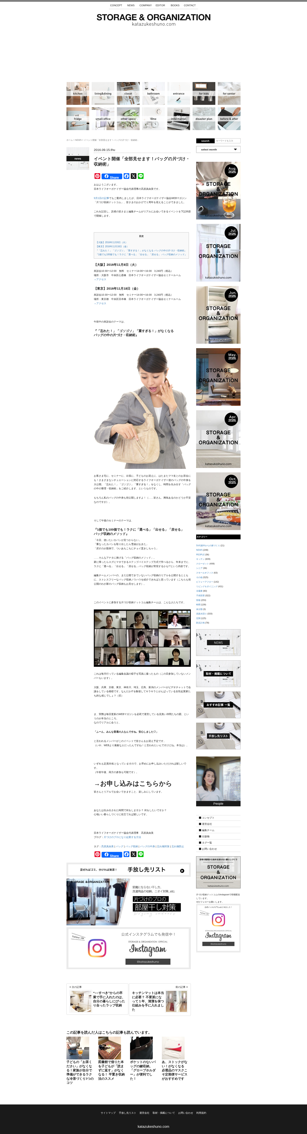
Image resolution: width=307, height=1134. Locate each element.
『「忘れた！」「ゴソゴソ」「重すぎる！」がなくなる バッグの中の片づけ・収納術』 (141, 250)
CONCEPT (116, 5)
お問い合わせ (209, 849)
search (205, 140)
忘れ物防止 (178, 846)
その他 (128, 118)
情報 (178, 118)
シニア (229, 93)
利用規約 (201, 1112)
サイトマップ (108, 1112)
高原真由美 (107, 846)
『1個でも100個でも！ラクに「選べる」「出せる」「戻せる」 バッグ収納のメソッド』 (141, 254)
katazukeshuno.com (153, 1126)
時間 (153, 118)
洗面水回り (153, 93)
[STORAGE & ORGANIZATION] (218, 872)
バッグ (119, 846)
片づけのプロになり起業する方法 (122, 837)
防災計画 (204, 118)
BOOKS (175, 5)
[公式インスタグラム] (128, 948)
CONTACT (190, 5)
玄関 (178, 93)
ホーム (69, 140)
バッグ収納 (131, 846)
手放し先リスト (127, 1112)
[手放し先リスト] (128, 869)
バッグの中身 (147, 846)
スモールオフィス (103, 118)
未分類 (199, 609)
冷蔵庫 (77, 118)
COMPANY (145, 5)
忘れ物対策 (163, 846)
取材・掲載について (164, 1112)
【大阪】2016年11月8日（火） (112, 242)
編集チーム (208, 830)
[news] (218, 642)
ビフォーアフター (229, 118)
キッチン (77, 93)
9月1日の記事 (101, 198)
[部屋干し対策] (128, 901)
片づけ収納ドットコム (153, 20)
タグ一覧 (207, 842)
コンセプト (208, 817)
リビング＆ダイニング (103, 93)
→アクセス (100, 279)
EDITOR (160, 5)
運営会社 (207, 824)
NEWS (130, 5)
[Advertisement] (153, 52)
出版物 (205, 836)
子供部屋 (204, 93)
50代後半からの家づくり (208, 545)
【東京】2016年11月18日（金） (112, 246)
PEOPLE (200, 554)
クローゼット (128, 93)
